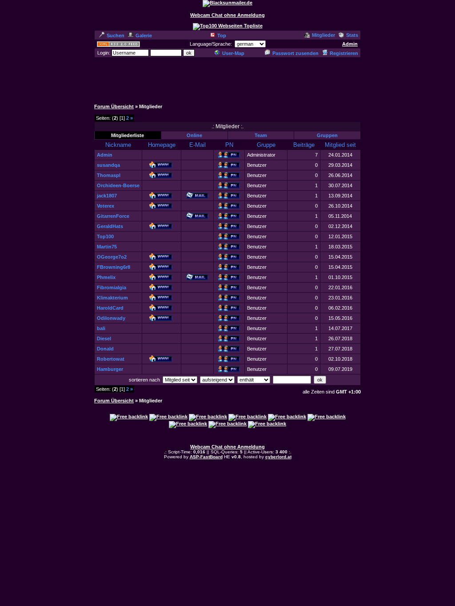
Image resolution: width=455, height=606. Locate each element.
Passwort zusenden (295, 53)
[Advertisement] (227, 78)
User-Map (233, 53)
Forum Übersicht (114, 106)
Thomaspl (108, 175)
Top (221, 35)
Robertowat (110, 359)
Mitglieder (323, 35)
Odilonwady (111, 318)
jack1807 (107, 195)
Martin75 (107, 246)
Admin (350, 44)
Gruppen (327, 135)
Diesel (104, 338)
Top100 (105, 236)
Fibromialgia (111, 287)
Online (194, 135)
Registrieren (344, 53)
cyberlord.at (278, 456)
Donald (105, 348)
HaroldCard (110, 308)
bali (101, 328)
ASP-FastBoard (206, 456)
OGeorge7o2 (112, 257)
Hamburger (110, 369)
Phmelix (106, 277)
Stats (352, 35)
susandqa (108, 165)
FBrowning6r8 (113, 267)
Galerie (144, 35)
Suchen (115, 35)
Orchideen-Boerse (118, 185)
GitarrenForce (113, 216)
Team (261, 135)
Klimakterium (112, 297)
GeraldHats (110, 226)
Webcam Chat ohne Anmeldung (227, 15)
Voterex (105, 206)
